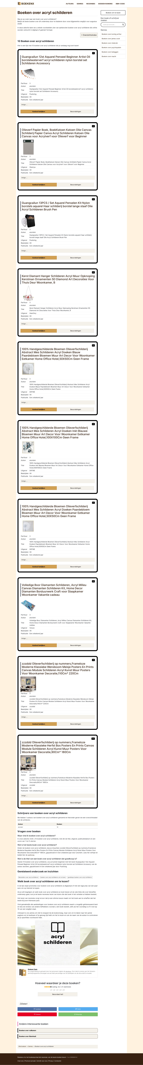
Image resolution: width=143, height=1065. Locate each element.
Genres (80, 4)
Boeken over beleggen (110, 52)
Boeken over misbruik (110, 43)
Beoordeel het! (57, 994)
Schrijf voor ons (42, 1061)
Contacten (57, 1061)
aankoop (31, 855)
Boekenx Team (32, 969)
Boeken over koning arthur (111, 34)
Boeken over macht (109, 56)
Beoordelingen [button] (75, 111)
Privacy (50, 1061)
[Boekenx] (26, 3)
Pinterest (38, 1014)
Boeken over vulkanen (27, 1030)
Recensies (90, 4)
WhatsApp (79, 1014)
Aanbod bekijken (38, 111)
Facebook (38, 1009)
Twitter (79, 1009)
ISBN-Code (120, 4)
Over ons (20, 1061)
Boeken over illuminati (27, 1036)
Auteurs (69, 4)
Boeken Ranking (105, 4)
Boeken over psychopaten (111, 47)
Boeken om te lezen (113, 13)
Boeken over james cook (111, 39)
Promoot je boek (30, 1061)
